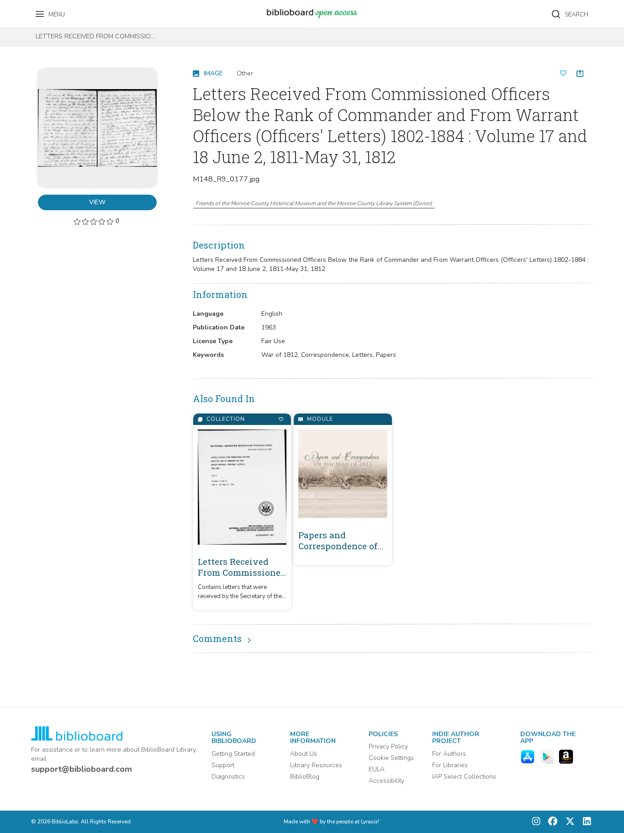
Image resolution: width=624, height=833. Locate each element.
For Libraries (450, 765)
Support (223, 765)
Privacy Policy (388, 746)
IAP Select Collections (464, 776)
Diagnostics (228, 776)
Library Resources (316, 765)
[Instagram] (536, 821)
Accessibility (386, 780)
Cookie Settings (391, 757)
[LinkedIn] (584, 821)
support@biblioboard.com (81, 769)
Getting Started (233, 753)
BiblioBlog (304, 776)
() (314, 203)
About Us (303, 753)
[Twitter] (567, 821)
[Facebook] (550, 821)
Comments (217, 638)
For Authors (449, 753)
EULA (377, 769)
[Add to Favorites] (280, 419)
